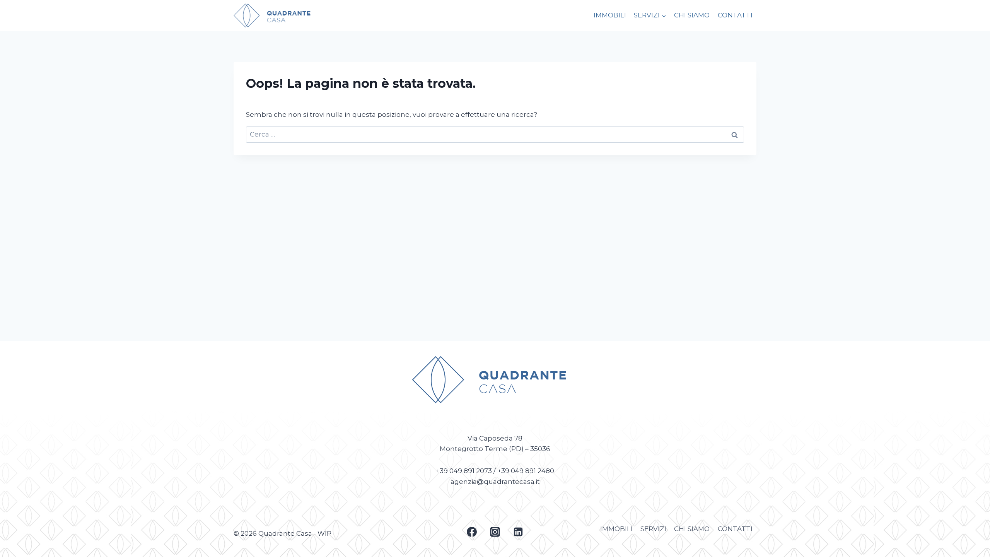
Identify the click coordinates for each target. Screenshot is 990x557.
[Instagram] (495, 532)
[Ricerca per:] (495, 134)
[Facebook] (472, 532)
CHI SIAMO (692, 15)
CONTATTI (735, 15)
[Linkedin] (518, 532)
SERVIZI (653, 529)
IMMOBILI (610, 15)
